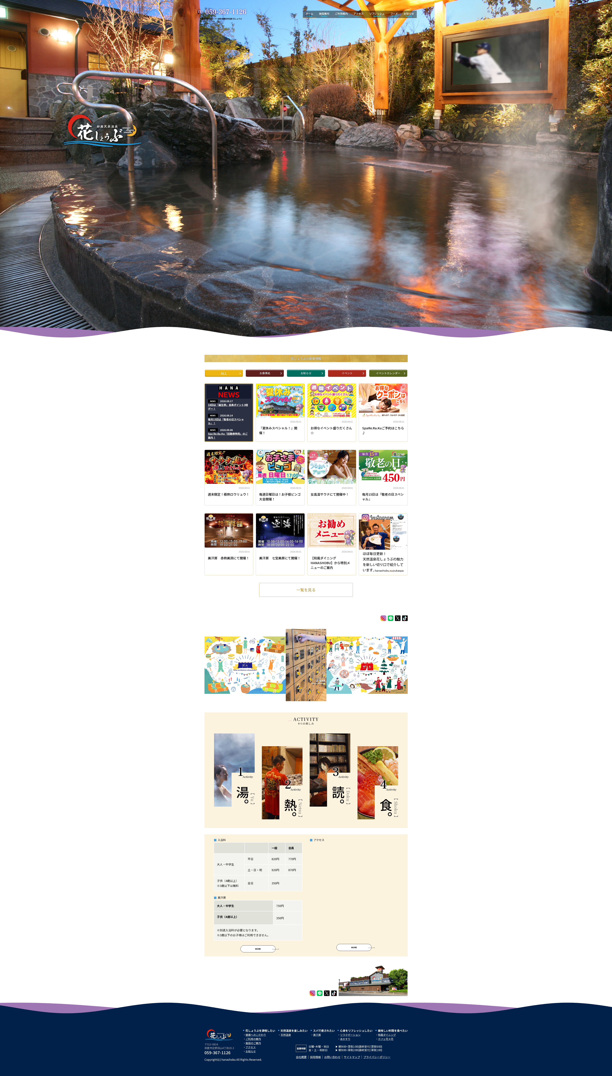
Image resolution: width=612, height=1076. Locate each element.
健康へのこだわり (256, 1035)
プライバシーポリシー (376, 1057)
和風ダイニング (387, 1035)
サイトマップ (352, 1057)
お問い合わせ (332, 1057)
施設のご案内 (253, 1043)
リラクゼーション (350, 1035)
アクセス (358, 15)
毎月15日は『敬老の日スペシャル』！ (226, 421)
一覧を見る (306, 589)
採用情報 (315, 1057)
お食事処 (264, 373)
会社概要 (301, 1057)
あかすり (345, 1039)
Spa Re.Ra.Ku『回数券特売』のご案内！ (228, 435)
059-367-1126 (217, 1052)
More (258, 948)
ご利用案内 (341, 15)
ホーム (309, 15)
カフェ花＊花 (385, 1039)
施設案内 (324, 15)
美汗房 (317, 1035)
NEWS (213, 401)
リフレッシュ (377, 15)
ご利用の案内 (253, 1039)
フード (394, 15)
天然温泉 (286, 1035)
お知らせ (409, 15)
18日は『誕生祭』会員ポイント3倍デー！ (228, 407)
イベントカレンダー (388, 373)
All (224, 373)
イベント (347, 373)
